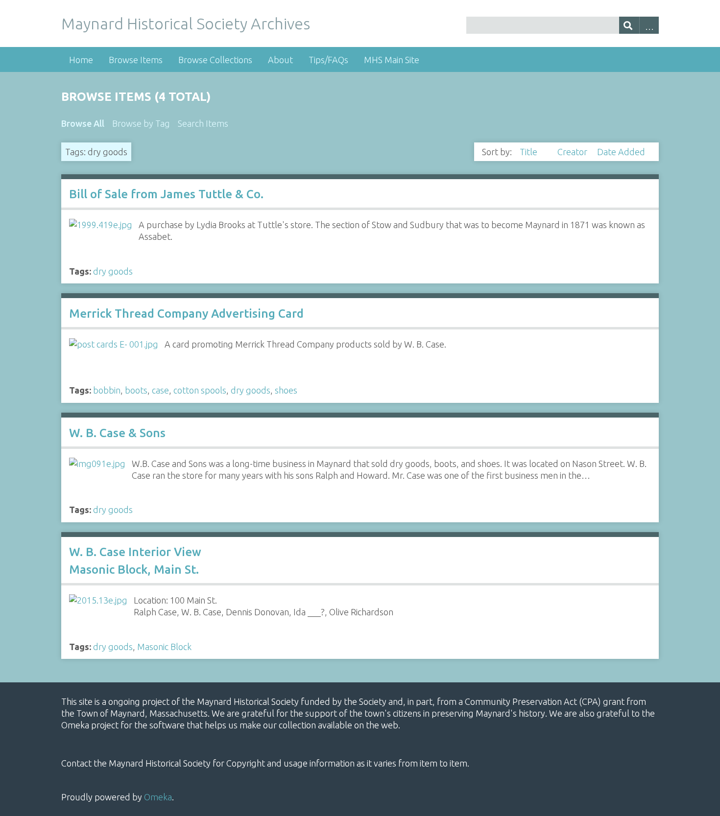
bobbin (106, 390)
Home (81, 60)
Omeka (158, 797)
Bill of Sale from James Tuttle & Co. (166, 194)
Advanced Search (649, 25)
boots (136, 390)
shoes (286, 390)
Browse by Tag (141, 123)
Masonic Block (164, 647)
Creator (573, 152)
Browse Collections (215, 60)
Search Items (203, 123)
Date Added (621, 152)
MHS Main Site (391, 60)
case (160, 390)
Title (529, 152)
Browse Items (136, 60)
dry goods (113, 271)
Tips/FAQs (328, 60)
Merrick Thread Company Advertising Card (186, 313)
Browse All (82, 123)
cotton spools (199, 390)
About (280, 60)
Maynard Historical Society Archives (185, 23)
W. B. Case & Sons (117, 433)
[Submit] (629, 25)
